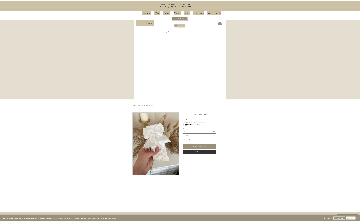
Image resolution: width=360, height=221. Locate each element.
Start (134, 106)
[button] (220, 23)
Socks (185, 128)
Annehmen (350, 218)
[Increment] (189, 139)
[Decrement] (184, 139)
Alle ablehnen (339, 218)
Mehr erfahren (196, 124)
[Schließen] (358, 218)
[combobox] (199, 132)
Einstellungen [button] (328, 218)
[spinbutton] (187, 139)
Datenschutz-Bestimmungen (108, 218)
